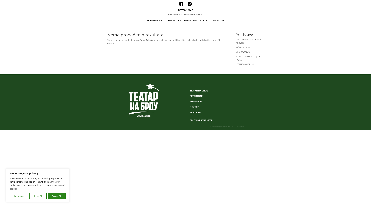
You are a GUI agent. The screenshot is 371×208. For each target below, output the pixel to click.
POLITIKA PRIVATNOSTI (201, 120)
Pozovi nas (185, 10)
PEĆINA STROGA (243, 47)
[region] (38, 185)
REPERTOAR (174, 21)
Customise (19, 196)
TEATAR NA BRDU (156, 21)
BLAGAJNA (218, 21)
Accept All (56, 196)
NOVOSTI (204, 21)
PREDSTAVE (190, 21)
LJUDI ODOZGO (242, 51)
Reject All (37, 196)
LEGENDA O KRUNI (244, 64)
